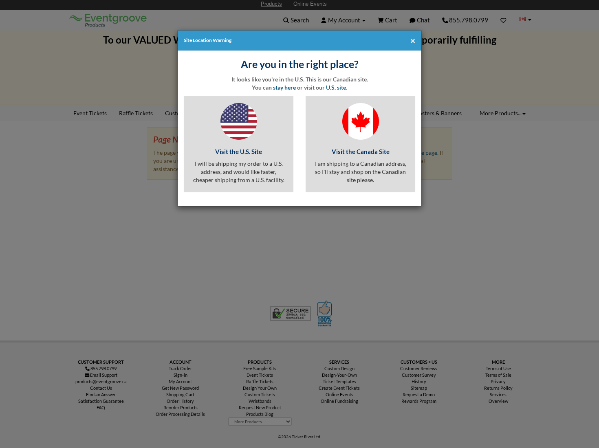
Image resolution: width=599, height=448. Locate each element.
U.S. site (336, 87)
